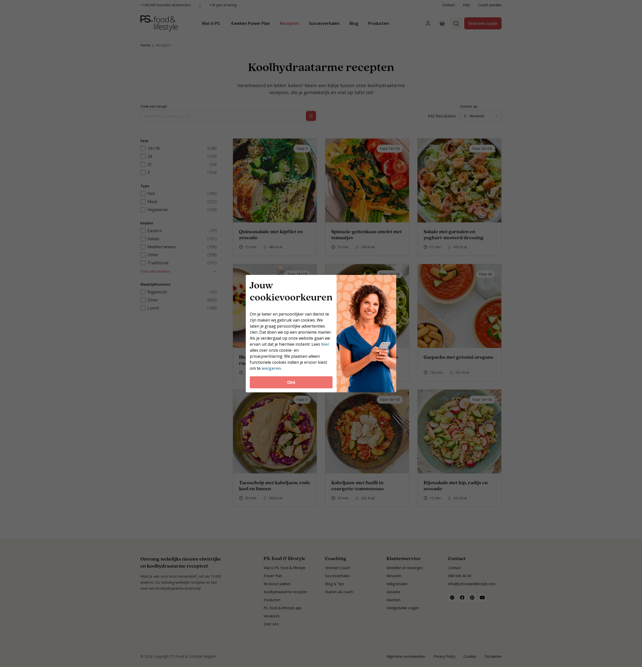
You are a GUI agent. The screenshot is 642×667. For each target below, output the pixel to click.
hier (325, 344)
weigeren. (272, 368)
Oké (291, 382)
